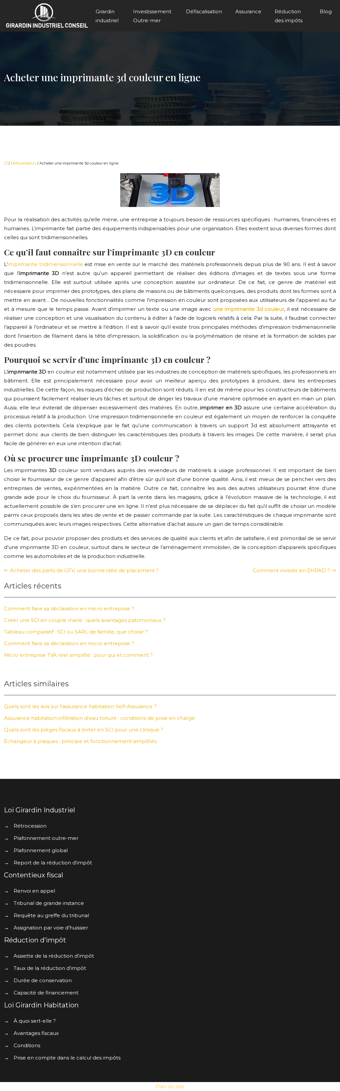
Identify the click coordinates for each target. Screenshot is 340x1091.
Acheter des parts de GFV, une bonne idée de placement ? (84, 570)
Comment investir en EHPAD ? (291, 570)
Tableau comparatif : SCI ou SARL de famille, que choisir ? (76, 632)
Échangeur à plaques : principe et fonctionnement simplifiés (80, 741)
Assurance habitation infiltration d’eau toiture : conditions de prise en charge (99, 718)
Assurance (248, 11)
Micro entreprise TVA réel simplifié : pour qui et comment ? (78, 655)
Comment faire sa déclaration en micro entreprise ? (69, 608)
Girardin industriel (107, 16)
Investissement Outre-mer (152, 16)
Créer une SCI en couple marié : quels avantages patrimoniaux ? (85, 620)
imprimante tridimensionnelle (46, 264)
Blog (326, 11)
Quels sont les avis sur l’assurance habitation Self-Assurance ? (80, 706)
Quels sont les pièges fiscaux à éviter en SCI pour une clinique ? (83, 729)
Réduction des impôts (288, 16)
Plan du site (170, 1086)
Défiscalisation (204, 11)
